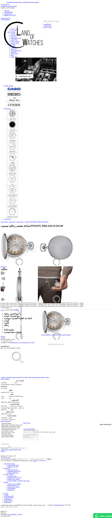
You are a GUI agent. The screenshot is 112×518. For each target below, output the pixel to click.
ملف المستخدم (8, 13)
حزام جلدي (13, 36)
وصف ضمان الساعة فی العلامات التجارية (18, 480)
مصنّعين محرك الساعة (13, 479)
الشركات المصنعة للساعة (14, 477)
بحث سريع (13, 30)
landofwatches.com (59, 505)
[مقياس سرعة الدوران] (12, 217)
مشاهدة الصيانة (11, 488)
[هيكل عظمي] (12, 119)
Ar (5, 2)
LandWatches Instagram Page (14, 2)
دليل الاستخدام (20, 377)
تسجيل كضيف (17, 449)
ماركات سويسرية (12, 476)
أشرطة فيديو (7, 219)
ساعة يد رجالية (48, 27)
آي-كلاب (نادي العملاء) (10, 15)
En (2, 2)
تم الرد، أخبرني (5, 444)
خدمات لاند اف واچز (9, 463)
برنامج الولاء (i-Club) (12, 466)
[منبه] (12, 184)
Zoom (5, 266)
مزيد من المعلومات (27, 432)
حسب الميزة (7, 108)
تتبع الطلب (7, 10)
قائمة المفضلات (8, 12)
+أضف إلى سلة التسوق (11, 514)
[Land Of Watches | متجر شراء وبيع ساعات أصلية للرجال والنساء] (23, 24)
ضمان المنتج (27, 377)
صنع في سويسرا (14, 41)
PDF (2, 266)
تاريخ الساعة (10, 490)
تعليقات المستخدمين (56, 334)
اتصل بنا (6, 494)
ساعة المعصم (47, 24)
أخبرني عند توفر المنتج (16, 342)
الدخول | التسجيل (5, 18)
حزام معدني (13, 35)
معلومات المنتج (45, 377)
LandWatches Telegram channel (30, 2)
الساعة (6, 482)
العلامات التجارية (8, 85)
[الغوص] (12, 163)
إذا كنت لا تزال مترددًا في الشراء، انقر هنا (56, 344)
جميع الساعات (47, 25)
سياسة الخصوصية (9, 497)
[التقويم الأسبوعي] (12, 206)
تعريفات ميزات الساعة (13, 487)
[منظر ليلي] (12, 130)
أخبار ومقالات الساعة (13, 485)
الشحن (2, 377)
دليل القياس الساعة (12, 473)
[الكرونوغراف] (12, 141)
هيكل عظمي (13, 39)
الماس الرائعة (14, 53)
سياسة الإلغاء (7, 502)
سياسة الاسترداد (8, 500)
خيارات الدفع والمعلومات (14, 471)
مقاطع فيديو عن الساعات (14, 483)
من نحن (6, 493)
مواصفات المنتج (66, 334)
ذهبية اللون (13, 52)
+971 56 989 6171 (5, 4)
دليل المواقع (7, 468)
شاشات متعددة (14, 43)
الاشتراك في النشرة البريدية (8, 459)
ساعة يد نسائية (14, 29)
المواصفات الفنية (45, 334)
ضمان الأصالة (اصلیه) (13, 465)
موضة (12, 55)
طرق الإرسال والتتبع (12, 469)
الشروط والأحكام (8, 496)
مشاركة (3, 336)
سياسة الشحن (8, 499)
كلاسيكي (12, 33)
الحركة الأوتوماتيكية (15, 38)
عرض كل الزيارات (5, 457)
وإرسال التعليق (7, 449)
